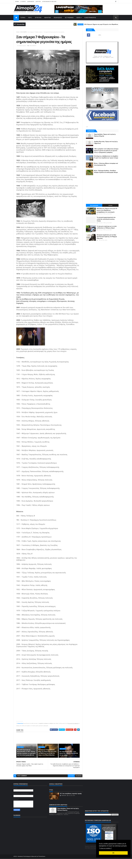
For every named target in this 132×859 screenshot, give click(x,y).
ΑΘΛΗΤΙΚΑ (47, 17)
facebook (79, 775)
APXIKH (17, 1)
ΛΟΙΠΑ (78, 17)
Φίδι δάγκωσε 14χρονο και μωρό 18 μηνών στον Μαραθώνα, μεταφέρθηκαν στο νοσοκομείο (93, 24)
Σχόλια (110, 205)
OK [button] (113, 853)
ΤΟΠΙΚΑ (22, 17)
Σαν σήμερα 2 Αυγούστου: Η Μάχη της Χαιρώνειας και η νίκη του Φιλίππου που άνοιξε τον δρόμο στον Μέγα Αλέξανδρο (47, 752)
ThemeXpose (41, 856)
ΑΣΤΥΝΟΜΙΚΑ (69, 17)
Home (17, 32)
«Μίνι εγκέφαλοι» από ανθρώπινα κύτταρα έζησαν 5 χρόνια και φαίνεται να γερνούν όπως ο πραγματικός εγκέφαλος (106, 150)
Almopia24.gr (20, 723)
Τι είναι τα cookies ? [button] (105, 848)
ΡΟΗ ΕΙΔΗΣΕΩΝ (94, 205)
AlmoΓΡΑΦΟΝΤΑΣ (90, 17)
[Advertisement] (49, 738)
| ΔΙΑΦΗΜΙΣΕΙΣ (30, 1)
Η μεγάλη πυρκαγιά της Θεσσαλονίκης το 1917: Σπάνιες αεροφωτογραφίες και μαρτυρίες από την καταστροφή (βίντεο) (26, 752)
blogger (71, 775)
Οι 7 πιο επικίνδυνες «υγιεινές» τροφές (71, 793)
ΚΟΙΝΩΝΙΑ (63, 24)
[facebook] (116, 1)
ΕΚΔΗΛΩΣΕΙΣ (58, 17)
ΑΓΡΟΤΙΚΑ (38, 17)
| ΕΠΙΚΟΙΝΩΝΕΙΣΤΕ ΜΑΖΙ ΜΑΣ (49, 1)
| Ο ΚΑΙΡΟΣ (23, 1)
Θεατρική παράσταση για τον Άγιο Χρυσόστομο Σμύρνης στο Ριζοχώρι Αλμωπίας (107, 236)
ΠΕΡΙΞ (30, 17)
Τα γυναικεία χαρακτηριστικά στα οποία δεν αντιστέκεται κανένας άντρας (106, 219)
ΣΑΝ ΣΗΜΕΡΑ (23, 32)
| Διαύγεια (38, 1)
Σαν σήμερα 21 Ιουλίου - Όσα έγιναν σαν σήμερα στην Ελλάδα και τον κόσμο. (68, 753)
